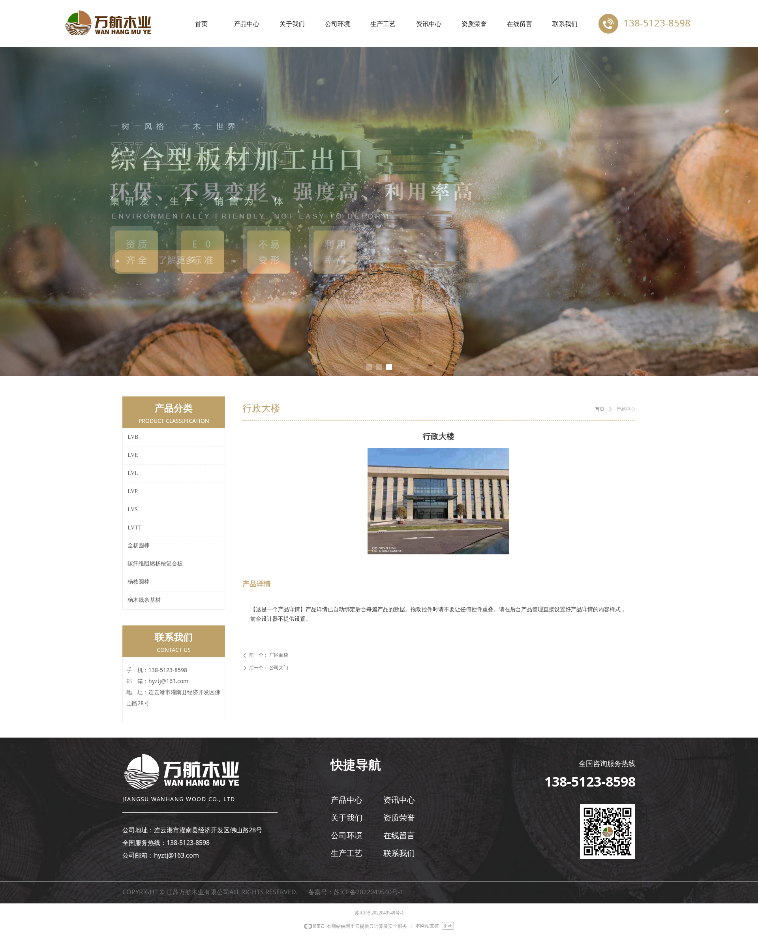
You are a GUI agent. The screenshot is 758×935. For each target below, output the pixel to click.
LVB (133, 437)
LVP (133, 491)
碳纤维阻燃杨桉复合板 (155, 564)
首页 (599, 409)
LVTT (135, 528)
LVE (133, 455)
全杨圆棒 (139, 545)
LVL (133, 473)
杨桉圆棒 (139, 582)
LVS (133, 510)
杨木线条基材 (144, 600)
